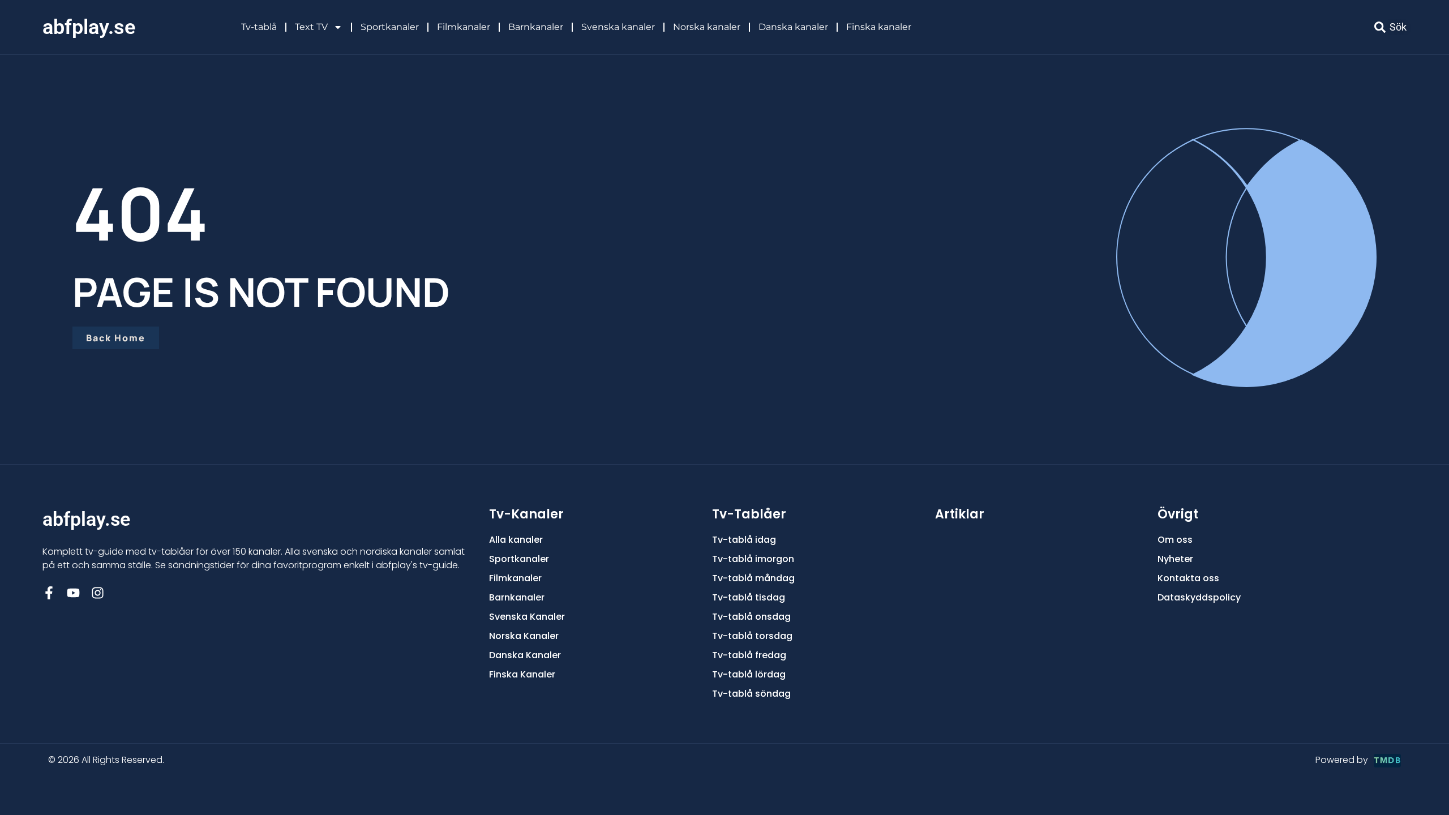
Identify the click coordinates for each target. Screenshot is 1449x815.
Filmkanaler (463, 27)
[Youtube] (73, 592)
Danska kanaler (793, 27)
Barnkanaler (535, 27)
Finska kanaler (878, 27)
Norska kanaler (706, 27)
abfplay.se (88, 27)
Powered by (1341, 759)
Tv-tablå (259, 27)
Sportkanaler (390, 27)
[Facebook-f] (48, 592)
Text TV (311, 27)
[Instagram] (97, 592)
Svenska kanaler (618, 27)
